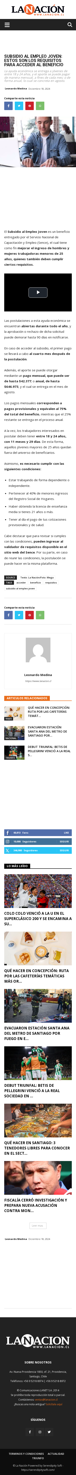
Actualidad (56, 1454)
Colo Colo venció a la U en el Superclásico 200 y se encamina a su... (38, 918)
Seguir (64, 841)
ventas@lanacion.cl (46, 1399)
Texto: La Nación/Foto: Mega (37, 577)
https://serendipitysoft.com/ (38, 1470)
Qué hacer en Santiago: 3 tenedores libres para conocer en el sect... (37, 1148)
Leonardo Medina (16, 88)
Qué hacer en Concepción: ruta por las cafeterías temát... (49, 712)
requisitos (51, 582)
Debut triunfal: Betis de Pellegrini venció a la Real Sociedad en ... (32, 1090)
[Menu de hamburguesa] (7, 24)
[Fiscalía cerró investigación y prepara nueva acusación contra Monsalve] (38, 1178)
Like (66, 832)
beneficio (35, 582)
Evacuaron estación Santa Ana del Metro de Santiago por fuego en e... (36, 1033)
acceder (21, 582)
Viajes (8, 718)
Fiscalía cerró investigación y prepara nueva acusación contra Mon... (35, 1205)
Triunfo (10, 757)
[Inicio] (38, 1347)
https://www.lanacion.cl (38, 681)
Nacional (10, 738)
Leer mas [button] (37, 1225)
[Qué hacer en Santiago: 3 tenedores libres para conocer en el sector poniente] (38, 1120)
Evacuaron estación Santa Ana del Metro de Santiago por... (47, 731)
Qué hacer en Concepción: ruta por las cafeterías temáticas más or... (36, 976)
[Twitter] (49, 1432)
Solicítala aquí (54, 1404)
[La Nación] (38, 10)
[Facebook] (30, 1432)
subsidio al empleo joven (20, 588)
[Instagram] (40, 1432)
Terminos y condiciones (26, 1454)
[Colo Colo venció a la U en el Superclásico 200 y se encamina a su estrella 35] (38, 891)
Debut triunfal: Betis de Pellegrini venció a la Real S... (49, 751)
